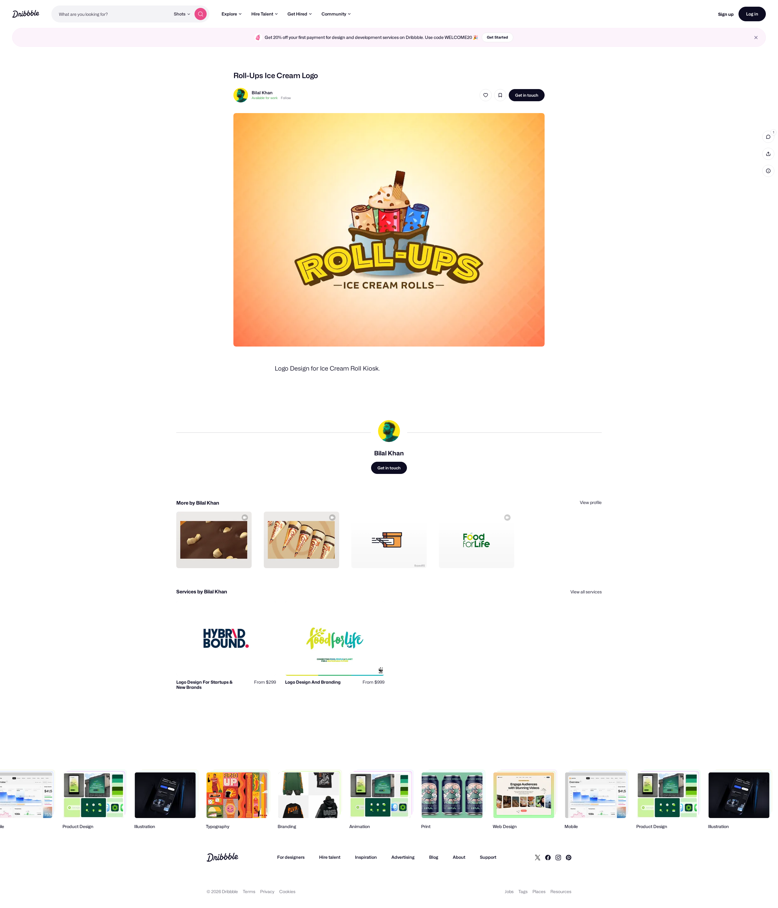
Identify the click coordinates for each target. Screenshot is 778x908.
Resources (560, 891)
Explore (229, 13)
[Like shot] (486, 95)
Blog (433, 857)
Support (488, 857)
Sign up (726, 14)
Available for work (265, 98)
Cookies (287, 891)
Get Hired (297, 13)
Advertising (403, 857)
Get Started (497, 37)
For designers (291, 857)
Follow (286, 98)
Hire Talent (262, 13)
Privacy (267, 891)
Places (539, 891)
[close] (756, 37)
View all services (586, 591)
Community (334, 13)
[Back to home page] (25, 14)
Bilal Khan (262, 92)
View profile (591, 502)
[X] (537, 857)
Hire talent (329, 857)
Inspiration (366, 857)
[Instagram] (558, 857)
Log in (752, 13)
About (459, 857)
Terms (249, 891)
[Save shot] (500, 95)
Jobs (509, 891)
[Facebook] (548, 857)
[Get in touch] (216, 557)
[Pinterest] (568, 857)
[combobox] (111, 14)
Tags (523, 891)
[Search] (200, 14)
